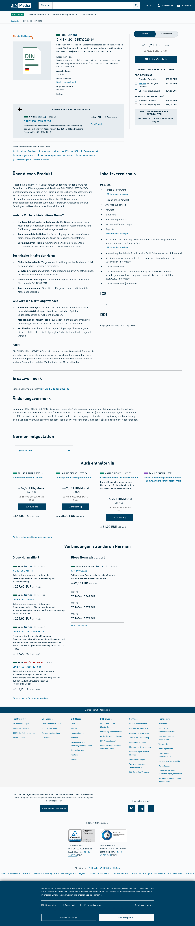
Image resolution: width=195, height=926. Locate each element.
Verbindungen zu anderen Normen (32, 159)
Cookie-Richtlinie (94, 894)
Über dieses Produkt (25, 151)
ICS (66, 151)
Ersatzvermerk (90, 151)
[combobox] (96, 5)
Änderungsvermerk (25, 155)
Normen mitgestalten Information (56, 155)
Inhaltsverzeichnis (50, 151)
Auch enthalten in (87, 155)
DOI (76, 151)
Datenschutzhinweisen (62, 894)
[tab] (44, 450)
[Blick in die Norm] (32, 57)
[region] (97, 899)
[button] (165, 5)
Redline (142, 83)
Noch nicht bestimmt (66, 81)
